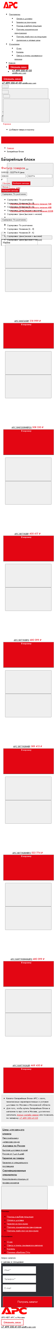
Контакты (19, 52)
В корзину (26, 324)
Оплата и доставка (24, 18)
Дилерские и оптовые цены (28, 40)
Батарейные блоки (19, 217)
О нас (19, 48)
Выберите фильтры (21, 183)
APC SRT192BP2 (21, 640)
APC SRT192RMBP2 (21, 852)
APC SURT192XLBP (21, 1065)
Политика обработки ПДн (18, 1252)
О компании (14, 44)
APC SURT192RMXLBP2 (21, 959)
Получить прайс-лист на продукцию (31, 36)
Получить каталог (27, 1302)
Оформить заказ (18, 67)
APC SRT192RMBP (21, 746)
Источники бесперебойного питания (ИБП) (26, 196)
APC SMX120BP (21, 321)
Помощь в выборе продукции (29, 25)
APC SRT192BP (22, 533)
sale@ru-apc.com (19, 73)
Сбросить (6, 183)
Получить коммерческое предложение (26, 31)
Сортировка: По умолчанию (14, 194)
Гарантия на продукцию (26, 22)
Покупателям (14, 14)
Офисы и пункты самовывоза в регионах (28, 57)
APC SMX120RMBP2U (22, 427)
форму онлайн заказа (28, 1114)
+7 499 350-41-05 (22, 70)
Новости (12, 62)
